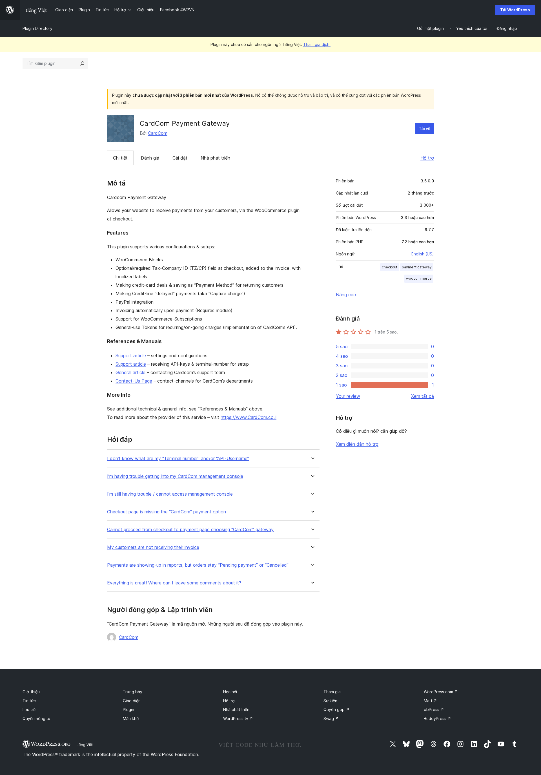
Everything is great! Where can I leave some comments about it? (174, 583)
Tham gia (332, 691)
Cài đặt (179, 158)
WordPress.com (441, 691)
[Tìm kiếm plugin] (82, 63)
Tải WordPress (515, 9)
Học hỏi (230, 691)
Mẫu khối (131, 718)
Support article (131, 355)
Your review (348, 396)
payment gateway (417, 267)
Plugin (128, 709)
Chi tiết (120, 158)
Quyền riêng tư (36, 718)
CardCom (157, 133)
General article (130, 372)
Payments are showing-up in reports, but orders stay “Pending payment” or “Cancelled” (198, 565)
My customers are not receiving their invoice (153, 547)
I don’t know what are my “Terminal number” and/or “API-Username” (178, 458)
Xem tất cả (422, 396)
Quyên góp (336, 709)
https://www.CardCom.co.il (248, 417)
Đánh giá (150, 158)
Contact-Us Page (134, 381)
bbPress (434, 709)
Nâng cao (346, 294)
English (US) (422, 253)
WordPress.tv (238, 718)
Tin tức (29, 700)
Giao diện (132, 700)
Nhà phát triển (215, 158)
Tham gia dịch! (317, 44)
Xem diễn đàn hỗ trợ (357, 444)
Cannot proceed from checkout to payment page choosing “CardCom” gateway (190, 529)
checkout (389, 267)
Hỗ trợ (427, 158)
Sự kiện (330, 700)
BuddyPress (437, 718)
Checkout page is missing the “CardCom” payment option (166, 512)
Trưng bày (132, 691)
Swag (331, 718)
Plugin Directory (37, 28)
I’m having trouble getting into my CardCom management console (175, 476)
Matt (430, 700)
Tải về (424, 128)
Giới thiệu (31, 691)
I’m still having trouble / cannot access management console (170, 494)
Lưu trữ (29, 709)
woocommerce (419, 278)
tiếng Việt (85, 744)
